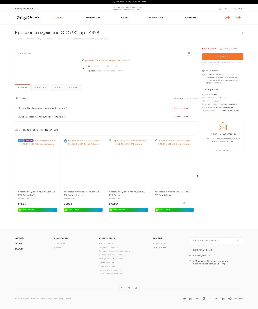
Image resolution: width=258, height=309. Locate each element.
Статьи (19, 249)
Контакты (58, 247)
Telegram (129, 288)
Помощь (158, 238)
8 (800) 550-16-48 (24, 8)
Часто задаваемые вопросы (111, 274)
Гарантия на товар (107, 266)
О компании (61, 238)
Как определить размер (110, 270)
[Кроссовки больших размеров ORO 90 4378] (106, 60)
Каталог (20, 238)
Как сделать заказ (107, 243)
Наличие (22, 88)
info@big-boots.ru (202, 255)
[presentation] (83, 68)
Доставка (74, 88)
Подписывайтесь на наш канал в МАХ (129, 2)
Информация (107, 238)
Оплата (57, 88)
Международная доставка (111, 258)
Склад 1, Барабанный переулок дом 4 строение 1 (42, 117)
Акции (18, 243)
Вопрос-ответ (159, 243)
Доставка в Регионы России (111, 255)
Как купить (40, 88)
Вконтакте (122, 288)
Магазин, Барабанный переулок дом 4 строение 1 (42, 108)
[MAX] (136, 288)
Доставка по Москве (108, 247)
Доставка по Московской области (114, 251)
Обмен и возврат (107, 262)
